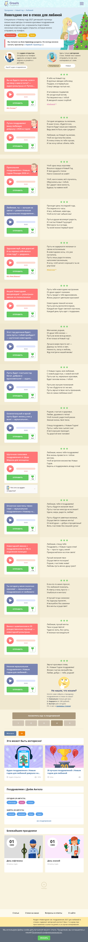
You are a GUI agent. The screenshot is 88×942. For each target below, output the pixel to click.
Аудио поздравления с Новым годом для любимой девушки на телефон (22, 772)
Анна (22, 802)
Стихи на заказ (32, 913)
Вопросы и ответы (53, 913)
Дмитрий (21, 814)
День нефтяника (15, 861)
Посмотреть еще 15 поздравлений (44, 716)
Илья (31, 814)
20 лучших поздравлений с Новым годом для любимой (64, 771)
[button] (10, 94)
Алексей (11, 814)
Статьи (16, 913)
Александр (12, 802)
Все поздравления (44, 821)
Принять (44, 938)
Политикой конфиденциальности (47, 932)
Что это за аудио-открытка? (16, 489)
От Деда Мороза (14, 276)
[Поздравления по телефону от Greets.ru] (11, 3)
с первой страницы (33, 44)
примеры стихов (63, 706)
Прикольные (10, 35)
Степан (30, 802)
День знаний (53, 861)
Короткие (22, 35)
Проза (32, 35)
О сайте (71, 913)
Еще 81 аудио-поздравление (16, 67)
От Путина (11, 108)
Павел (39, 814)
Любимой (51, 104)
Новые (68, 66)
